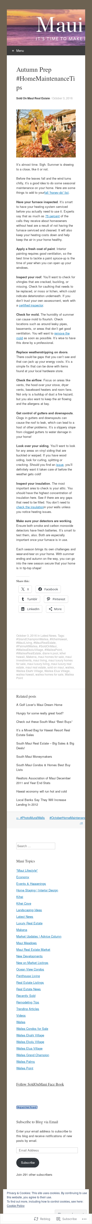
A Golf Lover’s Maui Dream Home (39, 704)
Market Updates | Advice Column (38, 936)
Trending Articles (27, 1009)
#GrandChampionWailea (32, 639)
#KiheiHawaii (58, 639)
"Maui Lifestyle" (27, 870)
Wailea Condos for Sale (32, 1028)
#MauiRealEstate (44, 642)
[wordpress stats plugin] (27, 1107)
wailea (69, 667)
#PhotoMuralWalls (30, 817)
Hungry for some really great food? (39, 713)
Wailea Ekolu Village (30, 1041)
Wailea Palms (25, 1061)
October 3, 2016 (62, 98)
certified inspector (31, 305)
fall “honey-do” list (56, 192)
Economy (22, 877)
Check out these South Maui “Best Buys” (44, 721)
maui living (40, 660)
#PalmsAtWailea (27, 646)
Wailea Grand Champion (32, 1055)
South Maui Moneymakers (34, 756)
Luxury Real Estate (29, 923)
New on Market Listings (32, 962)
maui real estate (35, 667)
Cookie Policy (16, 1206)
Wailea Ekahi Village (29, 671)
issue (59, 464)
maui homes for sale (51, 657)
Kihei (19, 896)
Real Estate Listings (30, 982)
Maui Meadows (26, 943)
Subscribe (28, 1162)
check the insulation (30, 507)
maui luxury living (38, 664)
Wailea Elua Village (57, 671)
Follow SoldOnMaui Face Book (40, 1084)
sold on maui (55, 667)
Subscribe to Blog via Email (37, 1121)
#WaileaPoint (53, 650)
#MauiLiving (24, 642)
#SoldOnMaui (48, 646)
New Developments (29, 956)
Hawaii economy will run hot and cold (41, 791)
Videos (21, 1015)
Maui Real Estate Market (33, 949)
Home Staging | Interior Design (37, 890)
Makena (31, 657)
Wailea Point (24, 1068)
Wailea (20, 1022)
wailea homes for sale (49, 674)
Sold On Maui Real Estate (33, 98)
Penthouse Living (28, 976)
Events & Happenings (31, 883)
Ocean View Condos (30, 969)
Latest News (48, 635)
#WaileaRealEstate (28, 653)
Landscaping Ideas (29, 910)
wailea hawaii (25, 674)
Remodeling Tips (27, 1002)
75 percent (52, 216)
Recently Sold (25, 995)
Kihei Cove (23, 903)
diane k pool (50, 653)
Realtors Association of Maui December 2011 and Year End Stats (43, 780)
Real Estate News (28, 989)
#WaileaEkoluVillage (29, 650)
